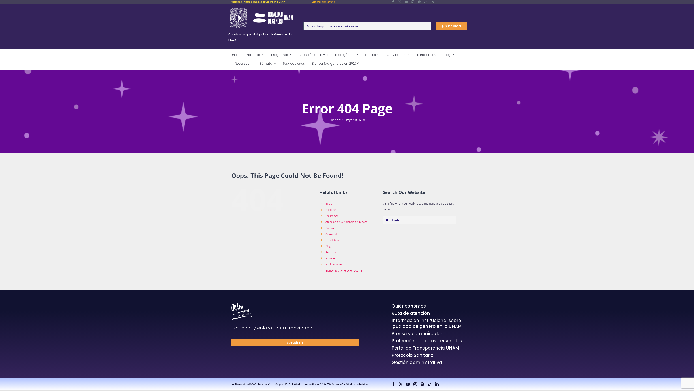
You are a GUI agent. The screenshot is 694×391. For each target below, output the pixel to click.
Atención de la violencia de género (346, 222)
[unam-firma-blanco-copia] (241, 304)
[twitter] (399, 1)
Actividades (332, 234)
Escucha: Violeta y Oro (323, 2)
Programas (332, 216)
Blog (328, 246)
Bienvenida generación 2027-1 (343, 270)
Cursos (329, 228)
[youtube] (406, 1)
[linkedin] (432, 1)
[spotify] (419, 1)
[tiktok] (425, 1)
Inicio (328, 203)
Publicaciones (333, 264)
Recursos (331, 252)
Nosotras (330, 209)
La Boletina (332, 240)
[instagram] (412, 1)
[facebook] (393, 1)
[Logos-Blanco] (261, 8)
